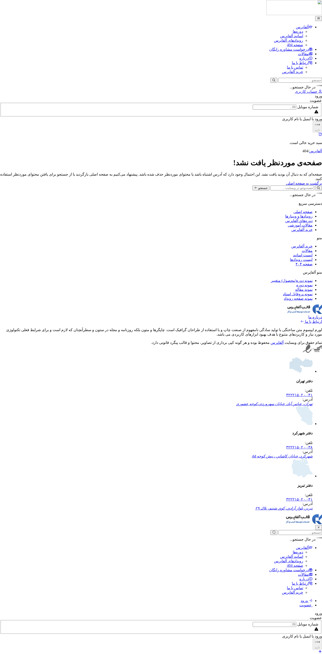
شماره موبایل (307, 107)
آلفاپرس (315, 151)
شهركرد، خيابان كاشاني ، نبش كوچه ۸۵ (282, 456)
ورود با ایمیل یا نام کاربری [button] (302, 119)
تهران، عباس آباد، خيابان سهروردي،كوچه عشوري (274, 404)
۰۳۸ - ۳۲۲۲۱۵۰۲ (299, 447)
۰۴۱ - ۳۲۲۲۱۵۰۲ (299, 395)
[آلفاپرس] (294, 14)
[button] (320, 652)
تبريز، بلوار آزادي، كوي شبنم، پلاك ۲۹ (284, 508)
